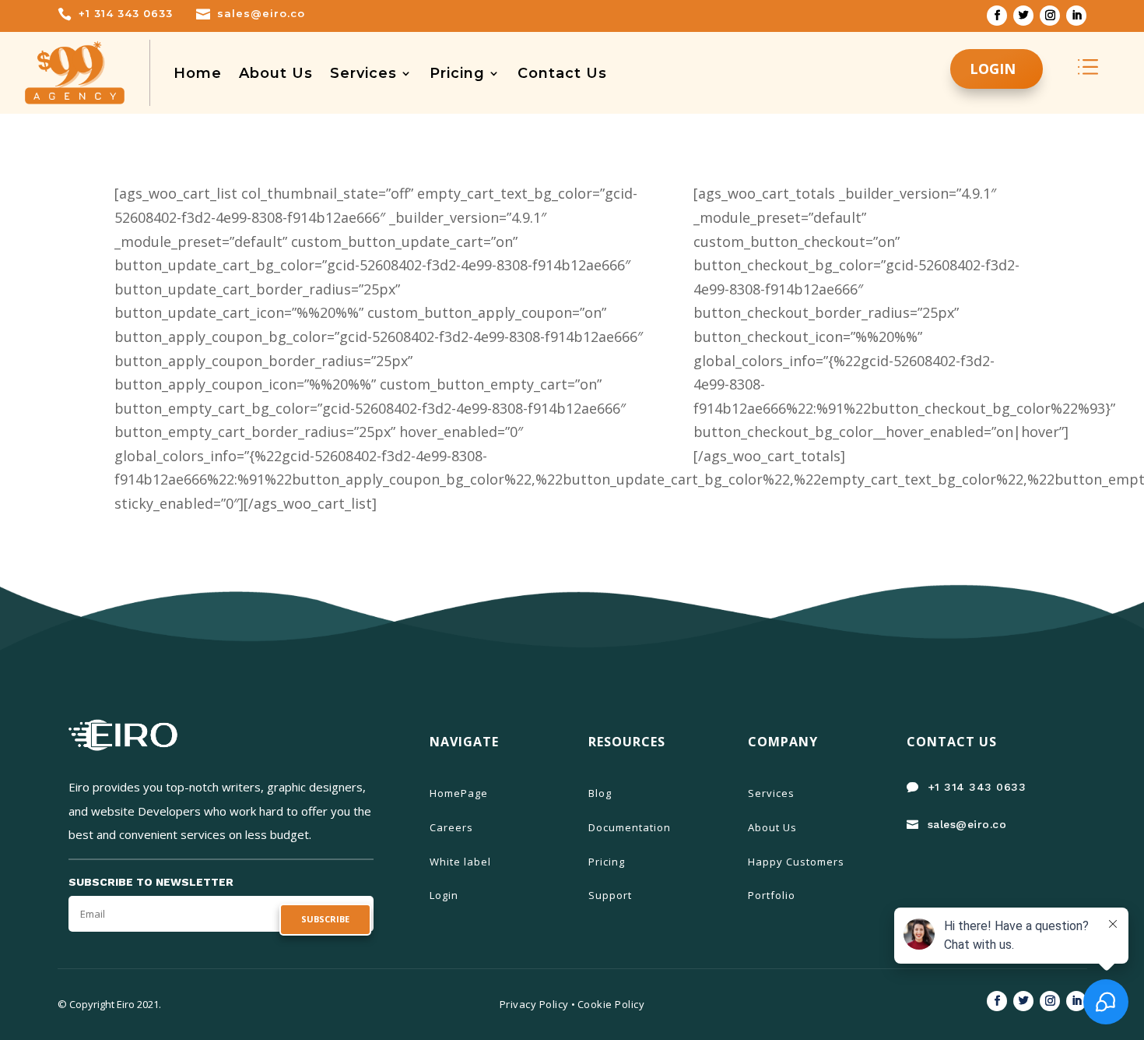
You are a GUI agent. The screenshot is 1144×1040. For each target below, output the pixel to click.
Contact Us (562, 73)
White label (460, 862)
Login (444, 895)
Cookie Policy (611, 1004)
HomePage (459, 793)
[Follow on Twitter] (1023, 15)
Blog (600, 793)
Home (198, 73)
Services (363, 73)
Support (610, 895)
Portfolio (771, 895)
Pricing (457, 73)
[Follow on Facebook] (997, 15)
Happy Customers (796, 862)
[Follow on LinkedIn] (1076, 15)
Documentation (629, 827)
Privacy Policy (534, 1004)
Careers (451, 827)
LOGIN (993, 68)
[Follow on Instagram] (1050, 15)
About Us (276, 73)
